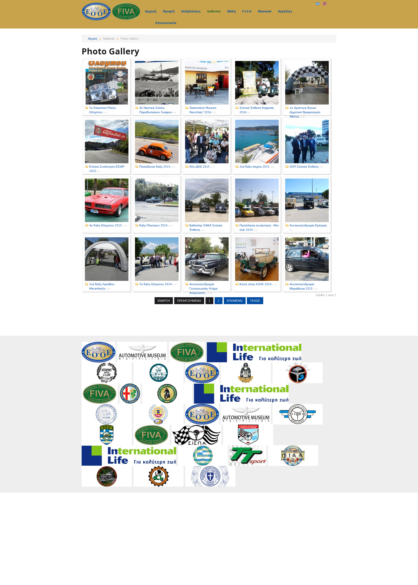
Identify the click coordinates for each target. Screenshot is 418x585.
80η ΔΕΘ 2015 (199, 167)
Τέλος (255, 301)
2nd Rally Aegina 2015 (254, 167)
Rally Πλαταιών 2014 (153, 225)
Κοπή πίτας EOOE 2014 (255, 284)
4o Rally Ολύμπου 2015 (105, 225)
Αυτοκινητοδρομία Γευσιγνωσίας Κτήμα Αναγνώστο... (203, 288)
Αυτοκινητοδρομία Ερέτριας (308, 225)
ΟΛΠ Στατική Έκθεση (304, 167)
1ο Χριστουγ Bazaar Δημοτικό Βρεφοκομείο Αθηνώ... (305, 112)
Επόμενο (235, 301)
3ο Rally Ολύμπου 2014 (155, 284)
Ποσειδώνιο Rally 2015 (154, 167)
